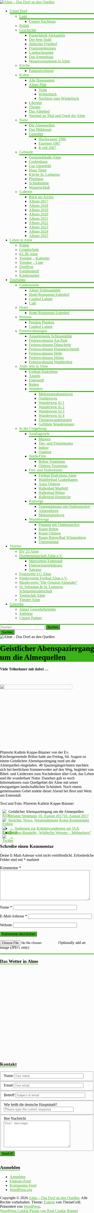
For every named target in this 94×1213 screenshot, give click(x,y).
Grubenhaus (38, 162)
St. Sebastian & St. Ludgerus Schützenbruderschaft (41, 589)
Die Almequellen (42, 125)
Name (6, 907)
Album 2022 (38, 223)
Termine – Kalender (34, 258)
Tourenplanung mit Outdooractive (64, 506)
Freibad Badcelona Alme (57, 475)
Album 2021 (38, 218)
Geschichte (27, 30)
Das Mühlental (40, 129)
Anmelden (18, 1177)
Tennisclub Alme (32, 595)
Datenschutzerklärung (45, 565)
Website (6, 925)
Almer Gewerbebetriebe (37, 609)
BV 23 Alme (29, 551)
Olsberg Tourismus (53, 466)
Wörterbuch (48, 94)
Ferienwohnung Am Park (48, 340)
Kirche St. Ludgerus (44, 174)
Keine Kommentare (74, 820)
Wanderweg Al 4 (51, 416)
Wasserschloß (39, 187)
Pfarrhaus (36, 179)
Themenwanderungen (55, 420)
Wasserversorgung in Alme (49, 61)
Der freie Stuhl (40, 40)
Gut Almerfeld (40, 166)
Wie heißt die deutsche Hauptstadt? (30, 1105)
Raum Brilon (48, 529)
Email (9, 1085)
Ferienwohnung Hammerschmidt (54, 349)
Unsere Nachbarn (42, 21)
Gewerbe (17, 604)
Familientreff (29, 271)
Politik (24, 26)
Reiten (34, 384)
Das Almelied (39, 111)
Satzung (35, 570)
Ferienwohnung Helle (45, 353)
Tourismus (18, 280)
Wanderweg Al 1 (51, 403)
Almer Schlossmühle (44, 290)
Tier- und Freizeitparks (56, 443)
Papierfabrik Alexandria (47, 35)
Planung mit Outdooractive (59, 525)
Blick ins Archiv (41, 197)
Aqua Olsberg (49, 484)
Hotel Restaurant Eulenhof (49, 294)
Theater (34, 107)
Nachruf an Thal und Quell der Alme (57, 116)
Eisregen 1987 (49, 143)
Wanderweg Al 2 (51, 407)
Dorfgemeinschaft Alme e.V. (41, 556)
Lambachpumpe (41, 52)
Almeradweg (48, 511)
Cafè (32, 303)
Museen (45, 439)
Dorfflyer (26, 267)
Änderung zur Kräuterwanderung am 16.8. (45, 828)
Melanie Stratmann (22, 816)
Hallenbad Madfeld (53, 488)
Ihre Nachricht (15, 1118)
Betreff (9, 1095)
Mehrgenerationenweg (56, 394)
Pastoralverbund (41, 71)
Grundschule (29, 250)
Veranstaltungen (46, 820)
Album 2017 (38, 201)
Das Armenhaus (41, 57)
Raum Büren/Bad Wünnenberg (62, 537)
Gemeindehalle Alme (45, 157)
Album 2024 (38, 231)
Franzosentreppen (42, 48)
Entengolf (36, 380)
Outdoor (45, 452)
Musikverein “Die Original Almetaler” (48, 582)
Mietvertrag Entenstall (45, 561)
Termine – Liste (31, 262)
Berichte (14, 820)
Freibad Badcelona (43, 371)
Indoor (44, 448)
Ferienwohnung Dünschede (50, 345)
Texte (43, 90)
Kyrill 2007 (47, 148)
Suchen (52, 627)
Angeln (34, 376)
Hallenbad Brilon (52, 493)
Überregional (49, 542)
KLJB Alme (28, 254)
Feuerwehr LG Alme (35, 574)
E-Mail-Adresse (13, 916)
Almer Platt (37, 85)
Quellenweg (48, 398)
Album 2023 (38, 227)
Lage (23, 16)
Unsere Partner (30, 618)
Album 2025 (38, 236)
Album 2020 (38, 214)
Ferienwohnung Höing (46, 358)
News (27, 820)
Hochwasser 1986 (52, 139)
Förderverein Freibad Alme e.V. (43, 578)
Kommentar (10, 868)
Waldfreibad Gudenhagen (58, 480)
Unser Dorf (18, 11)
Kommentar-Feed (23, 1185)
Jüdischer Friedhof (43, 44)
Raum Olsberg (50, 533)
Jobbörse (26, 614)
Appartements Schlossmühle (50, 336)
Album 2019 (38, 210)
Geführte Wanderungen (56, 424)
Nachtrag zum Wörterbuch (59, 98)
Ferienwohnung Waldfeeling (50, 362)
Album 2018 (38, 206)
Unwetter (36, 134)
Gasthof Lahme (41, 299)
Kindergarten (29, 275)
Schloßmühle (39, 183)
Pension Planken (41, 322)
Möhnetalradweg (51, 515)
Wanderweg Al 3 (51, 411)
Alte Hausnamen (41, 80)
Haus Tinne (38, 170)
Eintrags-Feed (20, 1181)
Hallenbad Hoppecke (55, 497)
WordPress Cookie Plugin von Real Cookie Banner (39, 1211)
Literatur (35, 103)
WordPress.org (21, 1190)
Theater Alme (29, 600)
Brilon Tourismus (52, 461)
